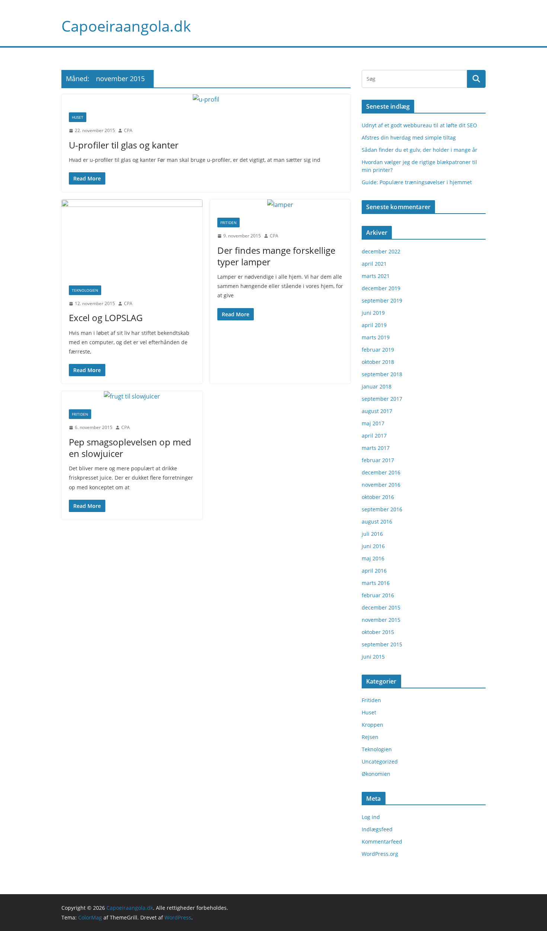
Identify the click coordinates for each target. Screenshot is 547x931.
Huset (77, 117)
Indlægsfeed (377, 829)
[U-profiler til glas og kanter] (206, 99)
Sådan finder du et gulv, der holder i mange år (419, 149)
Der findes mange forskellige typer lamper (276, 256)
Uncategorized (380, 761)
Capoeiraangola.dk (126, 26)
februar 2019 (378, 349)
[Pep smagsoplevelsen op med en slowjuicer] (131, 396)
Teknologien (85, 290)
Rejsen (370, 736)
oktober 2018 (378, 361)
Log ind (371, 816)
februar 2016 (378, 595)
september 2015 (382, 644)
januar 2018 (376, 386)
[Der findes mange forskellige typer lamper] (280, 204)
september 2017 (382, 398)
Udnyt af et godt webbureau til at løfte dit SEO (419, 125)
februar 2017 (378, 460)
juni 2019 (373, 312)
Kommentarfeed (382, 841)
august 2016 (377, 521)
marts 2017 (376, 447)
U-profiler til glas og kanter (124, 145)
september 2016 (382, 509)
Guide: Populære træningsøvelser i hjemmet (417, 182)
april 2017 (374, 435)
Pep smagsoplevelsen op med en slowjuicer (130, 448)
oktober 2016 (378, 496)
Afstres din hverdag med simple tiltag (409, 137)
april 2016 (374, 570)
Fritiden (228, 222)
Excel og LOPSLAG (106, 317)
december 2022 (381, 251)
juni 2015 (373, 656)
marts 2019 (376, 337)
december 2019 (381, 288)
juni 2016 (373, 546)
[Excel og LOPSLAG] (131, 238)
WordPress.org (380, 853)
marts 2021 (376, 275)
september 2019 (382, 300)
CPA (128, 130)
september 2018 (382, 374)
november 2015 (381, 619)
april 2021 (374, 263)
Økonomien (376, 773)
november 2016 (381, 484)
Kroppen (372, 724)
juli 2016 (372, 533)
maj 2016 (373, 558)
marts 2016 (376, 582)
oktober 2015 (378, 632)
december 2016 (381, 472)
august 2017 (377, 411)
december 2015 (381, 607)
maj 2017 (373, 423)
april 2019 (374, 325)
